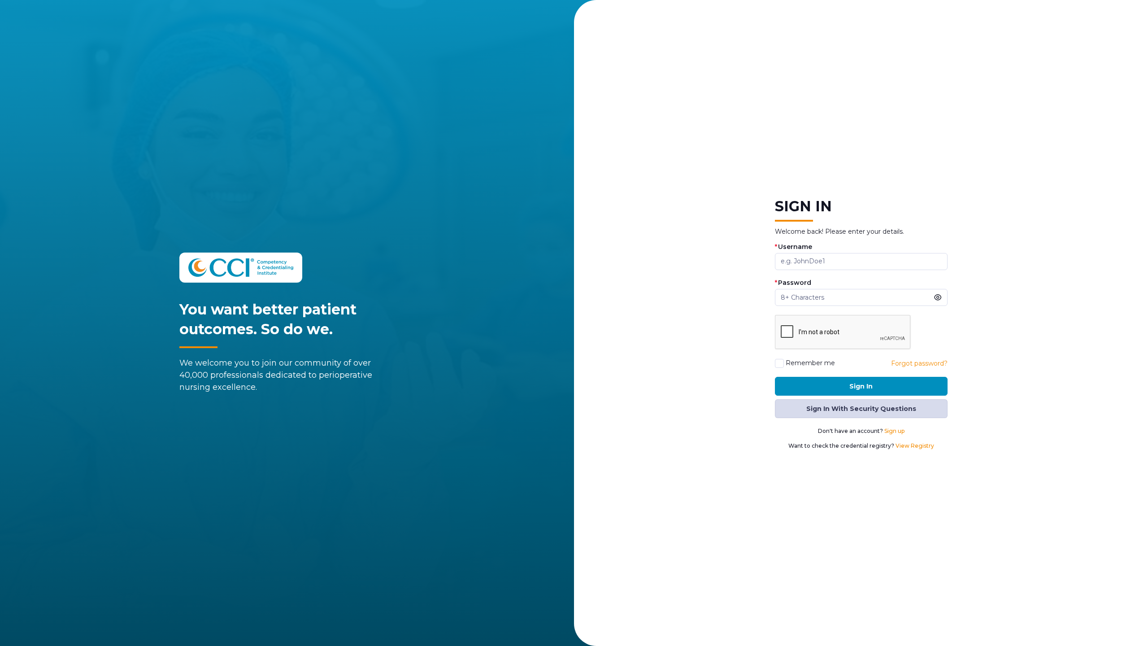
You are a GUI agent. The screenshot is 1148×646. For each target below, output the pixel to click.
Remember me (810, 363)
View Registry (915, 445)
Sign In (861, 386)
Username (793, 247)
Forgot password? (919, 363)
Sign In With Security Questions (861, 409)
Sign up (894, 431)
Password (793, 283)
